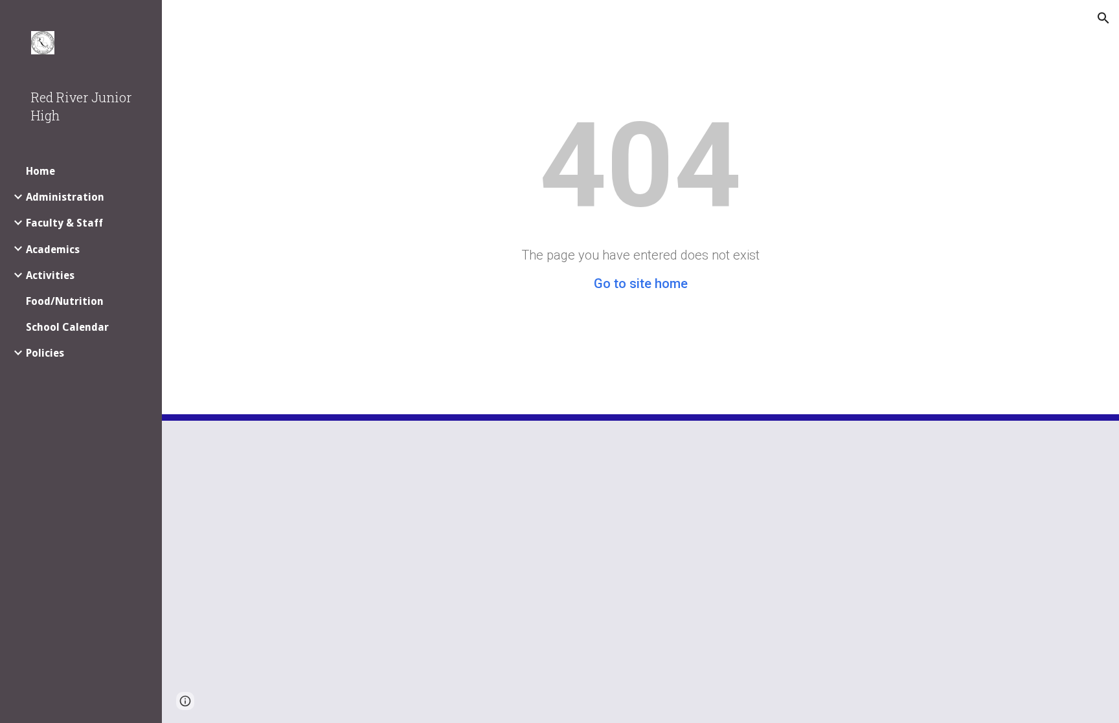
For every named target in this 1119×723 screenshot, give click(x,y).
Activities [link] (50, 275)
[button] (1103, 18)
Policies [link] (45, 353)
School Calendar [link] (67, 327)
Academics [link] (53, 249)
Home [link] (40, 171)
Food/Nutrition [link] (65, 301)
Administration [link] (65, 197)
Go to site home (641, 283)
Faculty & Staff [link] (64, 223)
